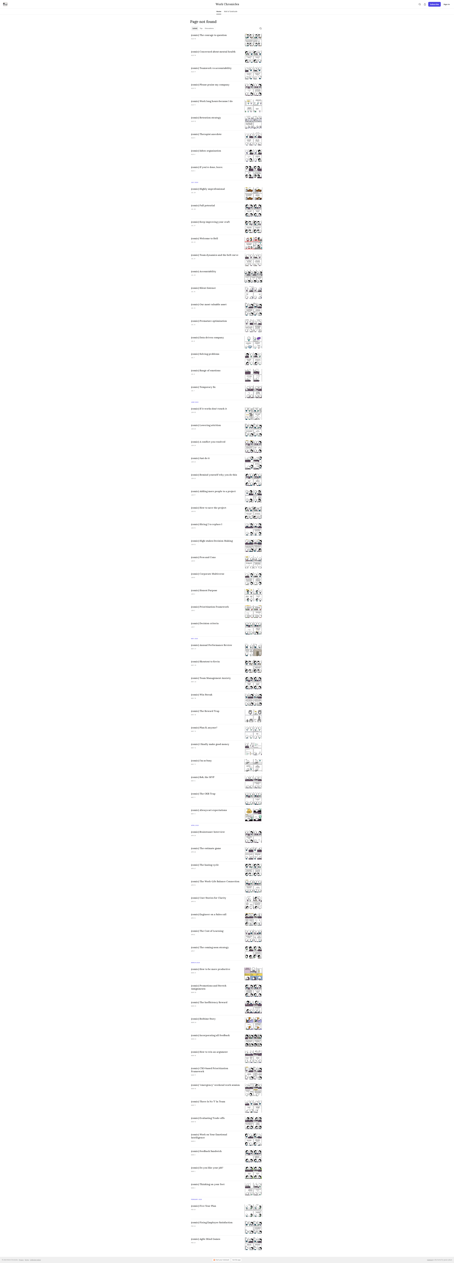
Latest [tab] (194, 28)
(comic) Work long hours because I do (212, 101)
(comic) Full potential (203, 205)
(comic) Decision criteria (205, 623)
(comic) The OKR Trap (203, 793)
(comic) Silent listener (203, 288)
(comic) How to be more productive (210, 969)
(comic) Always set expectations (209, 810)
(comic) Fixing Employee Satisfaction (212, 1222)
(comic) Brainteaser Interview (208, 831)
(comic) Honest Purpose (204, 590)
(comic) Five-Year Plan (203, 1205)
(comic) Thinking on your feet (208, 1184)
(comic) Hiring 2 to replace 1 (206, 524)
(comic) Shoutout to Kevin (205, 661)
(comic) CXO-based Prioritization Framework (209, 1070)
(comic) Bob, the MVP (202, 777)
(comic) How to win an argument (209, 1051)
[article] (227, 40)
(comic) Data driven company (207, 337)
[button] (219, 11)
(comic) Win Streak (201, 694)
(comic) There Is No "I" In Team (208, 1101)
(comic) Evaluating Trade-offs (208, 1118)
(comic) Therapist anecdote (206, 134)
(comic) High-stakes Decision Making (212, 540)
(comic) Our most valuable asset (209, 304)
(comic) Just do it (200, 458)
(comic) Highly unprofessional (208, 188)
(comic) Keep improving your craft (210, 221)
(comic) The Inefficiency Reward (209, 1002)
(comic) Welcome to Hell (204, 238)
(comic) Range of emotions (205, 370)
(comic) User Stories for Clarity (208, 897)
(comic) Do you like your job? (207, 1167)
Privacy (21, 1260)
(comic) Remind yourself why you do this (214, 474)
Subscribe (434, 4)
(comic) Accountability (203, 271)
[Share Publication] (425, 4)
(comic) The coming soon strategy (210, 947)
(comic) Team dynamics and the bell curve (214, 255)
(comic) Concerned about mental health (213, 51)
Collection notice (35, 1260)
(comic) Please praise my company (210, 84)
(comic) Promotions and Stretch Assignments (208, 987)
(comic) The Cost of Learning (207, 931)
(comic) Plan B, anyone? (204, 727)
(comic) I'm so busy (201, 760)
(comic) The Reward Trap (205, 711)
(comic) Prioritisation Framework (210, 606)
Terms (27, 1260)
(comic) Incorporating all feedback (210, 1035)
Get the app (236, 1260)
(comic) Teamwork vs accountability (211, 68)
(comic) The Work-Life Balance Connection (215, 881)
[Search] (419, 4)
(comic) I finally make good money (210, 744)
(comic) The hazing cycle (205, 864)
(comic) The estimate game (206, 848)
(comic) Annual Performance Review (211, 645)
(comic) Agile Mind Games (205, 1239)
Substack (430, 1260)
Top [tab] (201, 28)
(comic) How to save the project (208, 507)
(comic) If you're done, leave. (207, 167)
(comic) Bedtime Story (203, 1018)
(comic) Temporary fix (203, 387)
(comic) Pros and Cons (203, 557)
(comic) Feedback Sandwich (206, 1151)
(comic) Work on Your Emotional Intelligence (209, 1136)
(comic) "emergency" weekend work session (215, 1085)
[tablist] (203, 28)
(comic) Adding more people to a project (213, 491)
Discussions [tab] (209, 28)
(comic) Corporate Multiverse (207, 573)
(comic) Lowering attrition (206, 425)
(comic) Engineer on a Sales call (208, 914)
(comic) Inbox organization (206, 150)
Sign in (447, 4)
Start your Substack (222, 1260)
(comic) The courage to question (209, 35)
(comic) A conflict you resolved (208, 441)
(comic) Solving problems (205, 354)
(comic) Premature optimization (209, 321)
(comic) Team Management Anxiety (211, 678)
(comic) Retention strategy (206, 117)
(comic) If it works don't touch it (209, 408)
